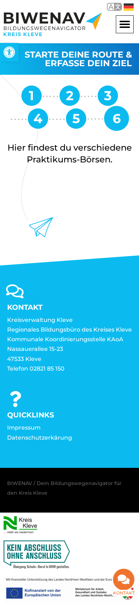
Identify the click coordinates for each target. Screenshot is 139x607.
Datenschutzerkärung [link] (39, 437)
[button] (125, 24)
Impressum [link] (24, 427)
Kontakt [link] (124, 593)
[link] (9, 52)
